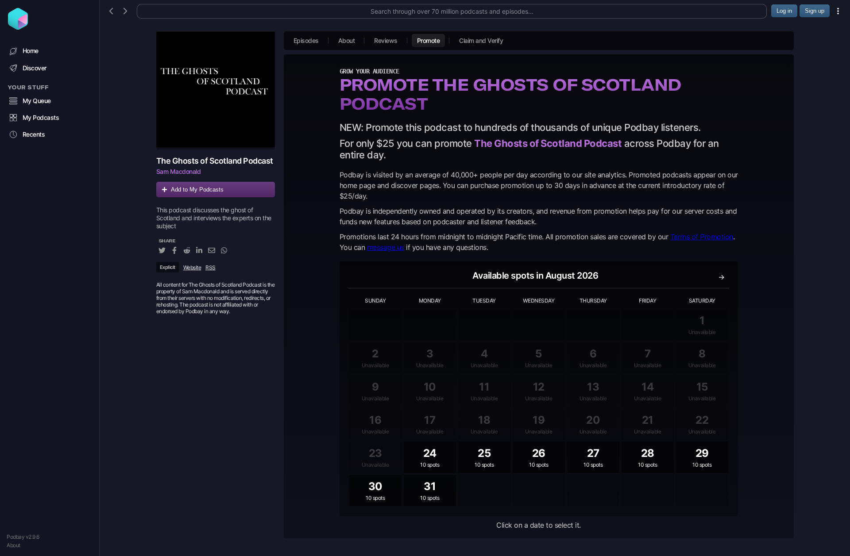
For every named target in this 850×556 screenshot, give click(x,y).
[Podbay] (18, 27)
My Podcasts (41, 117)
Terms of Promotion (701, 236)
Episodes (306, 40)
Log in (784, 11)
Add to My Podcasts (197, 189)
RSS (210, 267)
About (13, 545)
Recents (34, 134)
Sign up (814, 11)
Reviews (386, 40)
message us (385, 247)
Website (192, 267)
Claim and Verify (481, 40)
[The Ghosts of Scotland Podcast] (215, 90)
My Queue (37, 100)
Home (31, 50)
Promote (428, 40)
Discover (34, 68)
